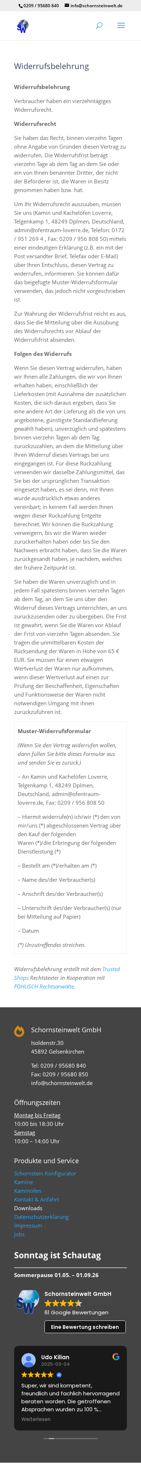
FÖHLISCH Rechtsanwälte (44, 986)
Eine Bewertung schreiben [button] (85, 1327)
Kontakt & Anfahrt (36, 1199)
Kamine (23, 1182)
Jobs (19, 1234)
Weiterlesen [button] (36, 1419)
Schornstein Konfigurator (45, 1173)
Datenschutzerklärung (41, 1216)
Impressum (28, 1225)
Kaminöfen (27, 1190)
